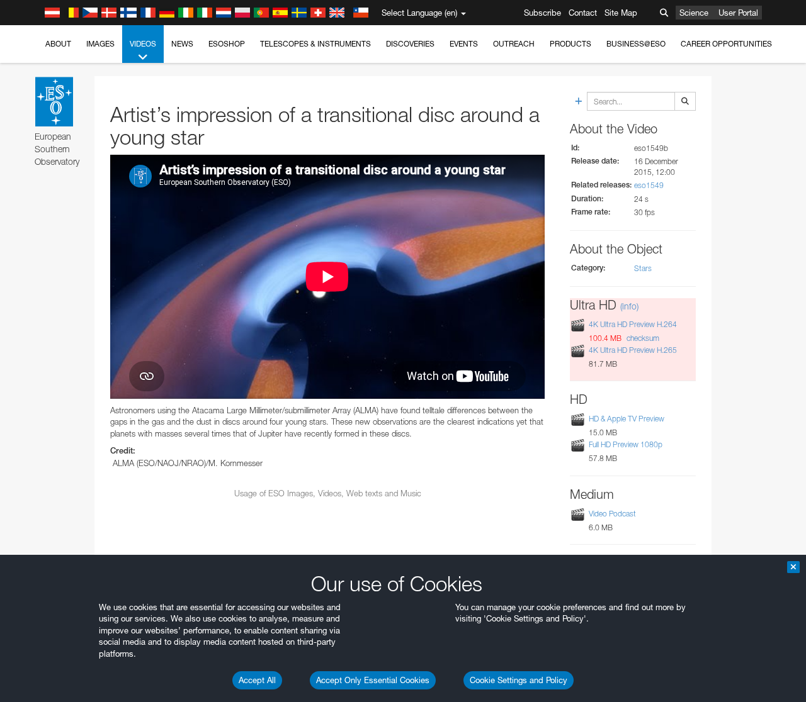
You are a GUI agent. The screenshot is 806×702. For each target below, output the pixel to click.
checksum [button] (642, 338)
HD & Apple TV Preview (626, 418)
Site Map (620, 13)
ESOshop (226, 43)
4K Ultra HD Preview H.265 (633, 350)
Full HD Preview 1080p (625, 445)
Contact (583, 13)
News (182, 43)
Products (570, 43)
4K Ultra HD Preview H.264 (633, 324)
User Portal (738, 13)
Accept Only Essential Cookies (372, 680)
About (58, 43)
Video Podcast (612, 513)
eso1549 (649, 185)
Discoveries (410, 43)
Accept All (257, 680)
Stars (643, 268)
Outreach (514, 43)
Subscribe (542, 13)
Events (464, 43)
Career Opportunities (726, 43)
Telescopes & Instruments (315, 43)
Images (100, 43)
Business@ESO (636, 43)
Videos (143, 43)
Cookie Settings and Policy (518, 680)
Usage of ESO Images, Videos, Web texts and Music (327, 493)
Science (693, 13)
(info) (629, 306)
